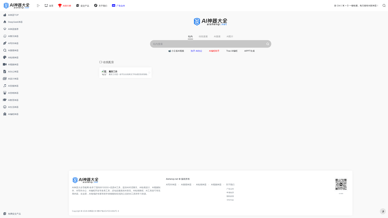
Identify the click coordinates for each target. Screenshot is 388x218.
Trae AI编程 (231, 51)
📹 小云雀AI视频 (176, 51)
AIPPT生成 (249, 51)
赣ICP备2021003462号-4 (108, 211)
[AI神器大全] (85, 181)
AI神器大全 (92, 211)
